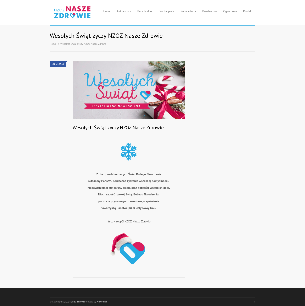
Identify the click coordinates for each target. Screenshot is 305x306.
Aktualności (124, 11)
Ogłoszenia (230, 11)
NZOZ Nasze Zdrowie (73, 301)
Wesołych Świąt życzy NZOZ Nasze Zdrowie (118, 127)
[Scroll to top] (253, 301)
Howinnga (102, 301)
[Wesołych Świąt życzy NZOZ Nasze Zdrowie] (129, 90)
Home (106, 11)
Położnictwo (209, 11)
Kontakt (248, 11)
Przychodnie (144, 11)
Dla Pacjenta (166, 11)
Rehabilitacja (188, 11)
